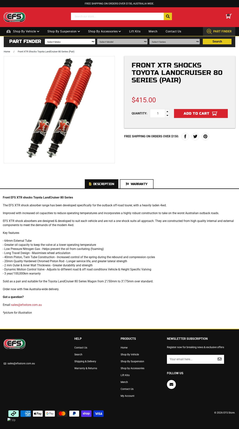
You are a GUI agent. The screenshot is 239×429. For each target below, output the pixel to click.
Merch (153, 31)
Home (7, 51)
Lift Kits (134, 31)
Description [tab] (103, 184)
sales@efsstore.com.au (26, 305)
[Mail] (171, 384)
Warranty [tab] (139, 184)
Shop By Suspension (62, 31)
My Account (127, 395)
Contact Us (173, 31)
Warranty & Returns (85, 368)
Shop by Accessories (103, 31)
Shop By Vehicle (25, 31)
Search (217, 41)
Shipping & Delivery (85, 361)
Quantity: (139, 113)
